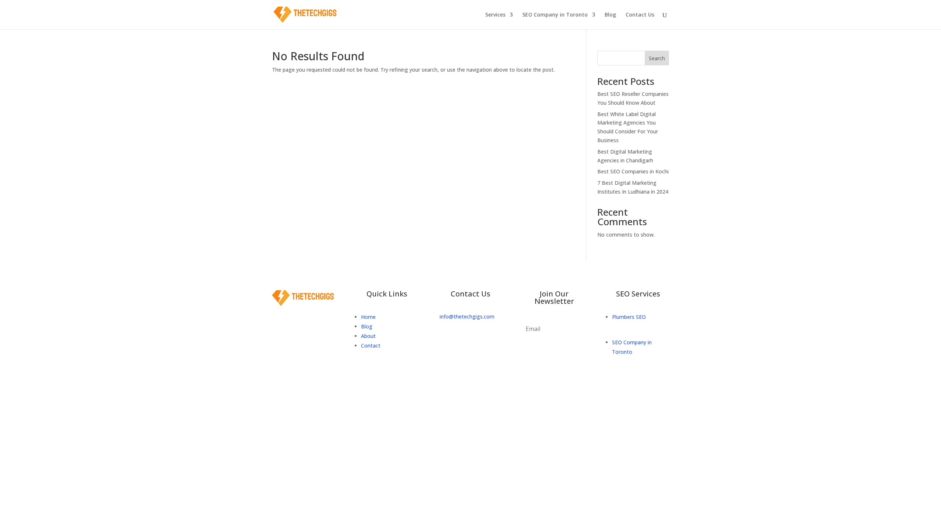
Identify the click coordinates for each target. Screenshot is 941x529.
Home (368, 316)
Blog (610, 15)
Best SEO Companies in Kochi (633, 171)
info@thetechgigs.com (467, 316)
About (369, 335)
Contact (370, 345)
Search (657, 58)
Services (495, 15)
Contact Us (640, 15)
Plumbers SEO (629, 316)
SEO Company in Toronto (555, 15)
